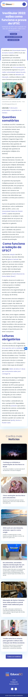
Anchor (18, 420)
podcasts (14, 406)
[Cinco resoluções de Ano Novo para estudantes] (14, 485)
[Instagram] (16, 689)
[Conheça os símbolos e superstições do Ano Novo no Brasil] (14, 452)
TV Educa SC (14, 682)
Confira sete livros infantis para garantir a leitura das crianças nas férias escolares (13, 641)
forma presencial (18, 67)
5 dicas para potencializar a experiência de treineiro (11, 110)
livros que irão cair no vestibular (12, 348)
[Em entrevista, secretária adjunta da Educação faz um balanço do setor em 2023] (14, 552)
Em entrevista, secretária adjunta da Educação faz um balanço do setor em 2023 (13, 565)
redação (12, 254)
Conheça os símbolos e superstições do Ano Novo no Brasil (13, 464)
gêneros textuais (13, 259)
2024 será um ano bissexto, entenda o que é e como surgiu (13, 530)
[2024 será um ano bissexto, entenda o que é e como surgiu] (14, 517)
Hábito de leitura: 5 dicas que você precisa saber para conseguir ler (13, 371)
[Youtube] (12, 689)
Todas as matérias (14, 657)
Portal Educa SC (14, 684)
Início (14, 680)
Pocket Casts (6, 423)
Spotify (12, 420)
